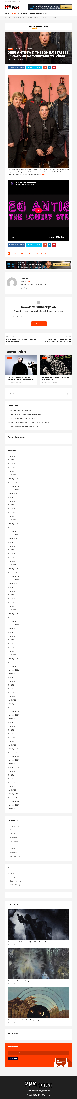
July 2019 (11, 775)
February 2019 (13, 794)
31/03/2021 (19, 59)
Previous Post (11, 337)
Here (43, 174)
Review (12, 848)
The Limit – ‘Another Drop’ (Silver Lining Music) (22, 418)
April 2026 (11, 471)
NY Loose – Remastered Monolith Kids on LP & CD (23, 426)
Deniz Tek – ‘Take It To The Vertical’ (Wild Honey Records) (57, 340)
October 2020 (12, 719)
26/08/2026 (11, 382)
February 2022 (13, 659)
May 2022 (11, 647)
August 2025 (12, 501)
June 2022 (11, 644)
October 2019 (12, 764)
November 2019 (13, 760)
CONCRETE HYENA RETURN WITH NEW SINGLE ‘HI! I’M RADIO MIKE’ (20, 378)
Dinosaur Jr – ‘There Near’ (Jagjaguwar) (20, 410)
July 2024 (11, 550)
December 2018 (13, 801)
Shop (47, 14)
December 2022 (13, 621)
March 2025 (12, 520)
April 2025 (11, 516)
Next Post (67, 337)
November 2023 (13, 580)
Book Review (14, 826)
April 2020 (11, 741)
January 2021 (12, 707)
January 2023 (12, 617)
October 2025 (12, 494)
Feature (12, 833)
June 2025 (11, 509)
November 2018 (13, 805)
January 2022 (12, 662)
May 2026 (11, 467)
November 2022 (13, 625)
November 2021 (13, 670)
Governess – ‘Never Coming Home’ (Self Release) (21, 340)
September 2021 (13, 677)
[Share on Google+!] (45, 67)
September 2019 (13, 767)
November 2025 (13, 490)
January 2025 (12, 527)
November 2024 (13, 535)
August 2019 (12, 771)
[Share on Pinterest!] (54, 67)
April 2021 (11, 696)
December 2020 (13, 711)
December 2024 (13, 531)
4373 (29, 281)
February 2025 (13, 524)
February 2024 (13, 569)
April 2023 (11, 606)
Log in (12, 873)
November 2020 (13, 715)
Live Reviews (22, 14)
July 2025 (11, 505)
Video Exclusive (15, 856)
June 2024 (11, 554)
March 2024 (12, 565)
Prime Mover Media (43, 253)
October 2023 (12, 584)
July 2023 (11, 595)
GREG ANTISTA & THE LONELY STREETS (24, 253)
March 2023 (12, 610)
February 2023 (13, 614)
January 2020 (12, 752)
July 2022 (11, 640)
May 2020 (11, 737)
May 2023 (11, 602)
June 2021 (11, 689)
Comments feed (15, 881)
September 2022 (13, 632)
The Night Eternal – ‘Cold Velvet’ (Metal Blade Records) (24, 414)
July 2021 (11, 685)
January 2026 (12, 482)
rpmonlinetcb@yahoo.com (13, 1)
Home (6, 18)
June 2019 (11, 779)
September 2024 (13, 542)
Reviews (8, 14)
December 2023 (13, 576)
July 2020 (11, 730)
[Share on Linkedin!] (49, 67)
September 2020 (13, 722)
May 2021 (11, 692)
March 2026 (12, 475)
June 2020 (11, 734)
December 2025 (13, 486)
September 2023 (13, 587)
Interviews (40, 14)
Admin (11, 59)
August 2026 (12, 456)
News (14, 14)
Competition (14, 830)
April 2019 (11, 786)
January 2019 (12, 797)
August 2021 (12, 681)
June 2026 (11, 464)
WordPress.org (15, 885)
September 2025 (13, 497)
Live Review (14, 841)
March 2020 (12, 745)
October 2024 (12, 539)
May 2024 (11, 557)
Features (31, 14)
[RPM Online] (12, 7)
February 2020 (13, 749)
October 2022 (12, 629)
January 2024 (12, 572)
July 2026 (11, 460)
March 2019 (12, 790)
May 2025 (11, 512)
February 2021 (13, 704)
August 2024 (12, 546)
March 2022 (12, 655)
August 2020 (12, 726)
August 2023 (12, 591)
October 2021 (12, 674)
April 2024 (11, 561)
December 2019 (13, 756)
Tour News (13, 852)
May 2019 (11, 782)
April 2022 (11, 651)
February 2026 (13, 479)
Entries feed (14, 877)
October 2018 (12, 809)
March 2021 (12, 700)
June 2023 (11, 599)
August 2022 (12, 636)
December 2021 (13, 666)
